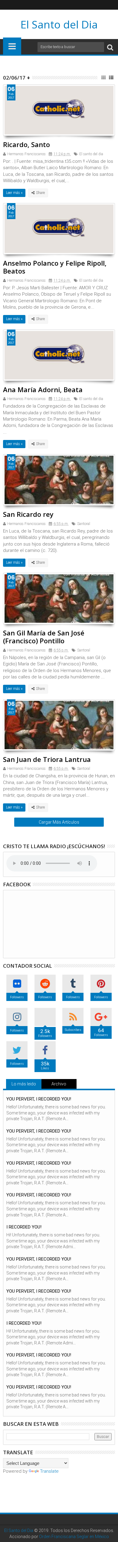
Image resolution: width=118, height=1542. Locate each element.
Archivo (58, 1083)
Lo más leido (23, 1083)
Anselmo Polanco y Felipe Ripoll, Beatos (55, 266)
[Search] (110, 47)
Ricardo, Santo (26, 144)
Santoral (83, 524)
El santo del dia (91, 154)
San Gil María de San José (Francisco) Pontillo (43, 636)
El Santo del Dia (59, 24)
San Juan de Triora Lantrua (47, 759)
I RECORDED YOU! (23, 1227)
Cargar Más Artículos (59, 822)
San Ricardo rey (28, 514)
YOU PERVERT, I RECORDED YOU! (38, 1099)
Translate (49, 1471)
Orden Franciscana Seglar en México (74, 1536)
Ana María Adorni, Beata (43, 389)
